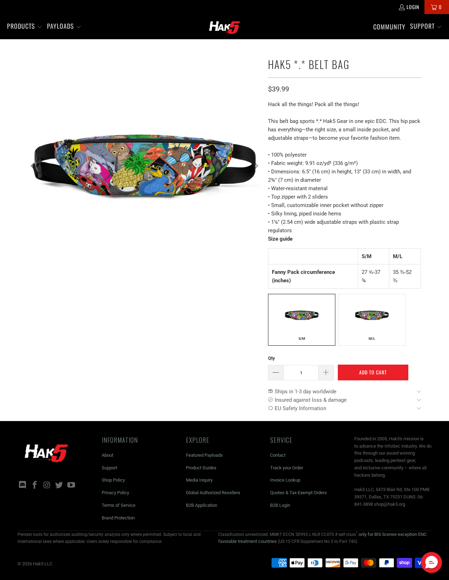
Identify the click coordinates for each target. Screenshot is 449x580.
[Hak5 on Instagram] (47, 485)
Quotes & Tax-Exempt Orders (298, 492)
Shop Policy (113, 480)
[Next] (255, 166)
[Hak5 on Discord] (23, 485)
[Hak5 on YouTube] (71, 485)
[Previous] (33, 166)
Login (413, 7)
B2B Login (280, 505)
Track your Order (286, 467)
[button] (24, 27)
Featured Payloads (204, 455)
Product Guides (201, 467)
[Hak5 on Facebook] (35, 485)
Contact (278, 455)
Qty (271, 358)
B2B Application (201, 505)
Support (109, 467)
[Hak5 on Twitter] (59, 485)
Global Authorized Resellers (213, 492)
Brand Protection (118, 517)
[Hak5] (225, 27)
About (107, 455)
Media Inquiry (199, 480)
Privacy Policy (115, 492)
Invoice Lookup (285, 480)
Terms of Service (118, 505)
